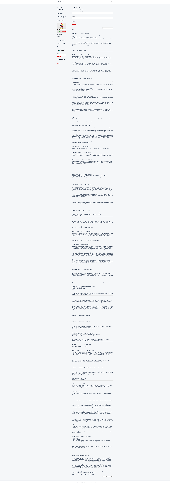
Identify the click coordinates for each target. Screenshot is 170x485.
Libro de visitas (110, 1)
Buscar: (58, 53)
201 (108, 28)
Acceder (58, 61)
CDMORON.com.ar (62, 1)
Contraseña (73, 16)
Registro (58, 63)
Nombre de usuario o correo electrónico (77, 11)
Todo (112, 28)
